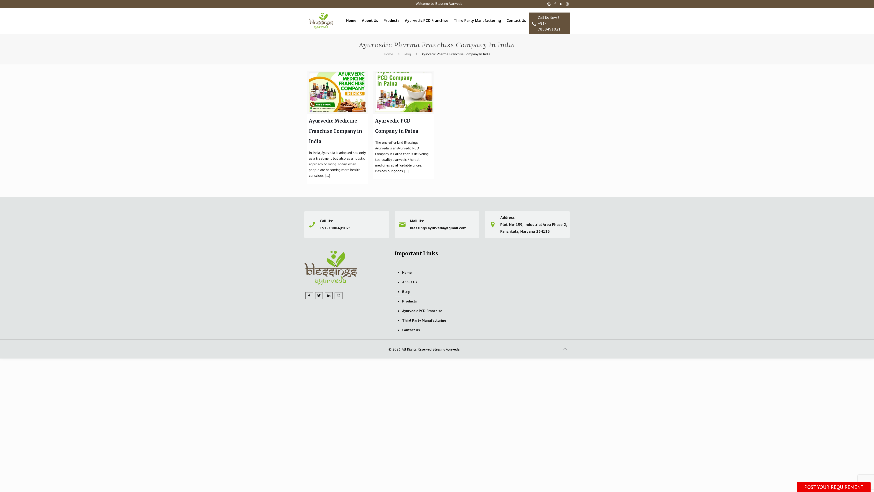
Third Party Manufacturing (424, 320)
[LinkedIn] (329, 295)
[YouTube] (561, 4)
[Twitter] (319, 295)
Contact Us (411, 330)
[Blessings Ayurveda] (321, 18)
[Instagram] (567, 4)
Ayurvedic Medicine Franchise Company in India (335, 131)
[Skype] (548, 4)
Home (388, 54)
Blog (407, 54)
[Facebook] (555, 4)
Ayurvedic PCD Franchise (422, 310)
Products (409, 301)
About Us (409, 282)
